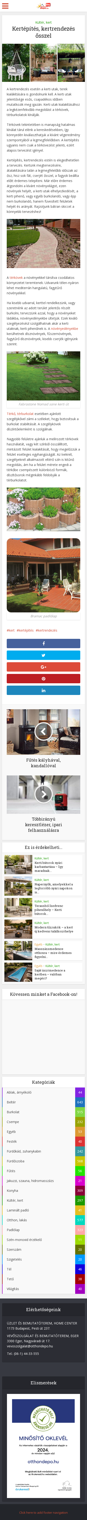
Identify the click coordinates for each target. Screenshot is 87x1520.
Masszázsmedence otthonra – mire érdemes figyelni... (53, 953)
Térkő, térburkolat (20, 413)
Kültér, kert (43, 22)
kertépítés (26, 630)
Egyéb (38, 944)
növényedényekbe (64, 328)
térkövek (16, 277)
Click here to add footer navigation (43, 1512)
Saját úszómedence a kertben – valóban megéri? (50, 974)
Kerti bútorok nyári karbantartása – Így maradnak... (49, 867)
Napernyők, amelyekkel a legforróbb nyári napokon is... (54, 888)
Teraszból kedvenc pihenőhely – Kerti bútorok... (49, 910)
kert (12, 630)
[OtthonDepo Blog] (44, 5)
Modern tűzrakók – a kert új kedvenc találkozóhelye (54, 929)
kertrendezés (47, 630)
